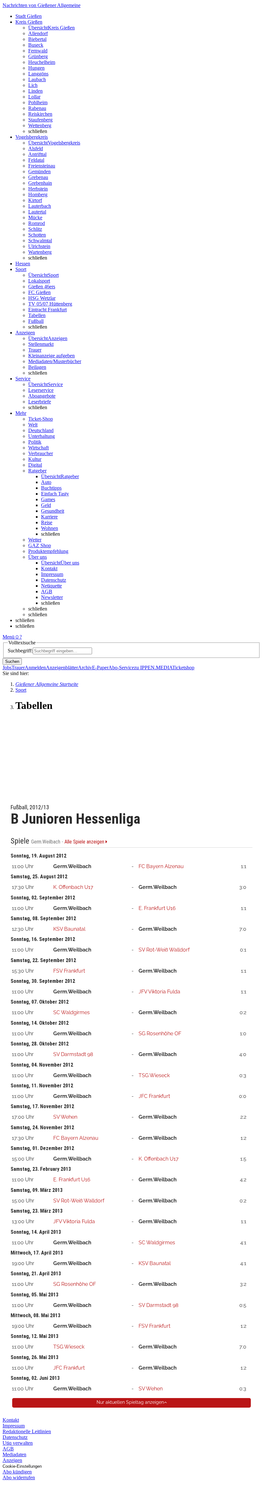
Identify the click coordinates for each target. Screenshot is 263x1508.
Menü (8, 637)
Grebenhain (40, 183)
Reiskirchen (40, 114)
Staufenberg (40, 119)
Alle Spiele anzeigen (85, 842)
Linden (35, 91)
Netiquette (51, 585)
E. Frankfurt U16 (157, 908)
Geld (46, 505)
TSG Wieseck (154, 1075)
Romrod (36, 223)
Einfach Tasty (55, 493)
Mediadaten (14, 1454)
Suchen (12, 661)
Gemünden (39, 171)
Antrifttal (37, 154)
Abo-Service (121, 667)
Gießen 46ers (41, 286)
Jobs (7, 667)
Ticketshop (183, 667)
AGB (46, 591)
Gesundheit (52, 511)
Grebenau (38, 177)
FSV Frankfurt (69, 971)
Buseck (35, 45)
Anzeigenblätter (62, 667)
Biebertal (37, 39)
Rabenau (37, 108)
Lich (33, 85)
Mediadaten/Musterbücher (54, 361)
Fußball (36, 321)
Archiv (85, 667)
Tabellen (37, 315)
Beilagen (37, 367)
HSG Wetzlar (41, 298)
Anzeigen (12, 1460)
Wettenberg (39, 125)
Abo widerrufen (19, 1477)
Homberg (37, 194)
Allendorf (38, 33)
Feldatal (36, 160)
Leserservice (41, 390)
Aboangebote (41, 396)
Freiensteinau (41, 165)
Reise (46, 522)
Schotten (37, 234)
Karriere (49, 516)
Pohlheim (37, 102)
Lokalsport (39, 281)
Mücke (35, 217)
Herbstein (38, 188)
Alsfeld (35, 148)
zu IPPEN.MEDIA (153, 667)
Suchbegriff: (20, 650)
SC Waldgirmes (71, 1012)
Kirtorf (35, 200)
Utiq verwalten (18, 1443)
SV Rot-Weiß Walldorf (164, 950)
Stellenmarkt (41, 344)
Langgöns (38, 73)
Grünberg (38, 56)
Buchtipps (51, 488)
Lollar (34, 96)
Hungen (36, 68)
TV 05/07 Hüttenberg (50, 304)
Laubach (37, 79)
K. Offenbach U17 (73, 887)
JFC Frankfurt (154, 1096)
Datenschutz (53, 580)
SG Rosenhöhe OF (160, 1033)
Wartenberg (40, 252)
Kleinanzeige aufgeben (51, 355)
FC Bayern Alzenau (161, 866)
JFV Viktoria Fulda (159, 992)
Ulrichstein (39, 246)
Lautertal (37, 211)
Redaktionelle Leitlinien (27, 1431)
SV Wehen (65, 1117)
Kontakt (49, 568)
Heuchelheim (41, 62)
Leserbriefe (39, 401)
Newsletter (52, 597)
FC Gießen (39, 292)
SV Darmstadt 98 (73, 1054)
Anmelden (35, 667)
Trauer (34, 350)
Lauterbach (39, 206)
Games (48, 499)
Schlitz (35, 229)
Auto (46, 482)
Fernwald (37, 50)
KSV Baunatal (69, 929)
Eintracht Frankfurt (47, 309)
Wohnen (49, 528)
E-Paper (100, 667)
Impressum (52, 574)
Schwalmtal (40, 240)
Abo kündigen (17, 1471)
